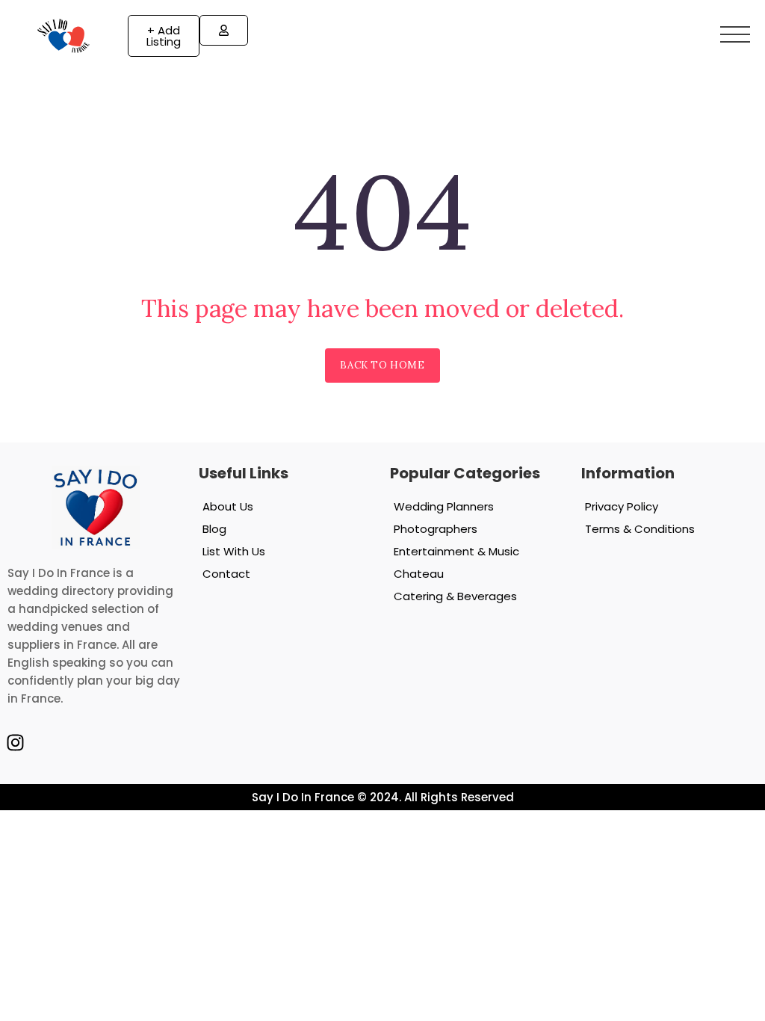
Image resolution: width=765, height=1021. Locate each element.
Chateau (419, 574)
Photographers (435, 529)
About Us (227, 506)
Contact (226, 574)
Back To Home (382, 365)
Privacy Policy (621, 506)
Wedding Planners (444, 506)
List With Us (233, 551)
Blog (214, 529)
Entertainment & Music (456, 551)
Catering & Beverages (455, 596)
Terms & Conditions (640, 529)
